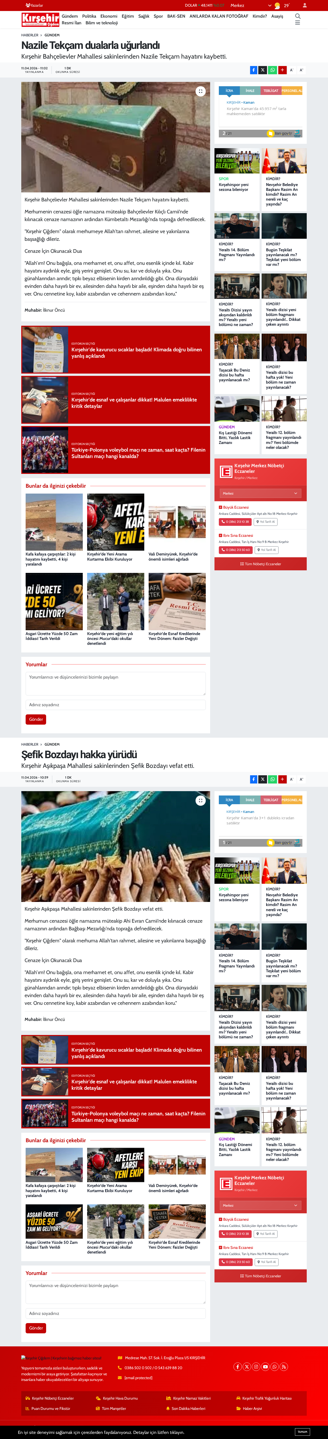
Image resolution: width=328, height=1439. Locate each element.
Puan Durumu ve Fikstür (51, 1408)
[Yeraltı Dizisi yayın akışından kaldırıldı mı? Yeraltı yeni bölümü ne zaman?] (237, 286)
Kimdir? (260, 16)
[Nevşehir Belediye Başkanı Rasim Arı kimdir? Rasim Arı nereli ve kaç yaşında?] (284, 160)
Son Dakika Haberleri (188, 1408)
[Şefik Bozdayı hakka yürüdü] (115, 846)
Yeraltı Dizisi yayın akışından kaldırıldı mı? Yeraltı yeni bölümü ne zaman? (236, 317)
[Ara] (298, 16)
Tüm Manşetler (114, 1408)
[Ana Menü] (297, 23)
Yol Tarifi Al (267, 522)
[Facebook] (237, 1366)
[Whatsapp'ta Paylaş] (272, 70)
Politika (89, 16)
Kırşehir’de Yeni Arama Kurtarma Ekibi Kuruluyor (109, 556)
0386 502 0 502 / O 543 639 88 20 (153, 1368)
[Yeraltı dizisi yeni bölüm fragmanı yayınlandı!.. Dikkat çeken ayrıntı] (284, 286)
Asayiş (277, 16)
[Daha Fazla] (282, 70)
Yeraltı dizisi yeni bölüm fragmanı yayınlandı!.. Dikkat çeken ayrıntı (283, 317)
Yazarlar (36, 5)
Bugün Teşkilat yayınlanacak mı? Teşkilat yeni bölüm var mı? (283, 257)
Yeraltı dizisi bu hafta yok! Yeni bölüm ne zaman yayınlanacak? (281, 380)
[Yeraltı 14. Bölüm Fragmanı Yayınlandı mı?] (237, 226)
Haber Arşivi (252, 1408)
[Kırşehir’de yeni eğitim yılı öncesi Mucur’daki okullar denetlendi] (115, 601)
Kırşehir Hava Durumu (120, 1398)
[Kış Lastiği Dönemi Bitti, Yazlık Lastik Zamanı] (237, 408)
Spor (158, 16)
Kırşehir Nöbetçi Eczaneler (53, 1398)
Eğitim (128, 16)
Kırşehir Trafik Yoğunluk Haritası (267, 1398)
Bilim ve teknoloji (102, 22)
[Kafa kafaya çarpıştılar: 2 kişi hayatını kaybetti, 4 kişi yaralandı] (54, 521)
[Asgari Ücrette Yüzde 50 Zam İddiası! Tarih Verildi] (54, 601)
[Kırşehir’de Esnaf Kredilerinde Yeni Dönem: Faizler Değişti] (177, 601)
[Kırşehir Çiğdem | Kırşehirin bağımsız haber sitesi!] (40, 19)
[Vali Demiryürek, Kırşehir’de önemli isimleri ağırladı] (177, 521)
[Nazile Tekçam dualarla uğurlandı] (115, 137)
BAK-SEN (176, 16)
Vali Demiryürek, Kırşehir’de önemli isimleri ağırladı (173, 556)
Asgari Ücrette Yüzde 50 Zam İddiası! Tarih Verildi (52, 636)
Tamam (302, 1432)
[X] (247, 1366)
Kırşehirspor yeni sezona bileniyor (234, 187)
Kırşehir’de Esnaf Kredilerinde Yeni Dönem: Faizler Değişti (174, 636)
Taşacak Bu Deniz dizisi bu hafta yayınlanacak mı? (234, 375)
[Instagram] (256, 1366)
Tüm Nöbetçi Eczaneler (263, 564)
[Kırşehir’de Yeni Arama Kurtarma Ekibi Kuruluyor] (115, 521)
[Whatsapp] (274, 1366)
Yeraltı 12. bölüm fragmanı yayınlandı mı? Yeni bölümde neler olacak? (283, 440)
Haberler (29, 35)
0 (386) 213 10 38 (237, 522)
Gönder (36, 719)
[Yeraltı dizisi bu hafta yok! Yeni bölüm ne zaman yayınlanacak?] (284, 347)
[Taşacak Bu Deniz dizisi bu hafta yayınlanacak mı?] (237, 346)
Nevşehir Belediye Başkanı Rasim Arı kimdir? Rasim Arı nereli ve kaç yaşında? (282, 194)
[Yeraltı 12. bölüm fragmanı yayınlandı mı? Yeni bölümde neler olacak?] (284, 408)
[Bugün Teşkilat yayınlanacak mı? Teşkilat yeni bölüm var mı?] (284, 225)
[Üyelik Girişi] (303, 5)
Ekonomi (108, 16)
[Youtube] (265, 1366)
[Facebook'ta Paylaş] (253, 70)
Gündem (70, 16)
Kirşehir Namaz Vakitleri (192, 1398)
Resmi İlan (71, 22)
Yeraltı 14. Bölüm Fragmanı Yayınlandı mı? (237, 254)
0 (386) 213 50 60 (238, 550)
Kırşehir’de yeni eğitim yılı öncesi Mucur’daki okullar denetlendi (110, 638)
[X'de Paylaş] (262, 70)
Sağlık (143, 16)
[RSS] (284, 1366)
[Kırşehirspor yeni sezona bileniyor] (237, 160)
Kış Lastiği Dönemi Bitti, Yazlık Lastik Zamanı (235, 437)
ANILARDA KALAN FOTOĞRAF (219, 16)
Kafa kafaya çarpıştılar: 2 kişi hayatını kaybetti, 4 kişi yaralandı (51, 559)
